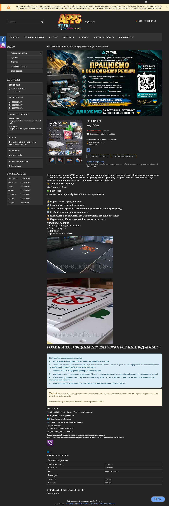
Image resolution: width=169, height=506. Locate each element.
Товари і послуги (34, 37)
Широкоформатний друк (82, 46)
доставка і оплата (103, 37)
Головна (14, 37)
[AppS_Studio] (70, 22)
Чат (160, 499)
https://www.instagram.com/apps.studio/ (25, 130)
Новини (83, 37)
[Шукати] (42, 22)
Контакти (68, 37)
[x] (51, 452)
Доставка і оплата (19, 66)
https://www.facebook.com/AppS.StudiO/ (25, 122)
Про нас (53, 37)
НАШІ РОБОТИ (126, 37)
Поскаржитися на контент (77, 503)
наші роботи (16, 71)
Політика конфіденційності (102, 503)
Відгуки (14, 62)
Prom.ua (99, 501)
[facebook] (48, 452)
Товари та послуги (59, 46)
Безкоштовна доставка (88, 150)
